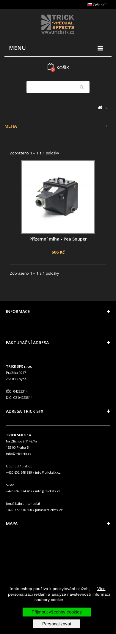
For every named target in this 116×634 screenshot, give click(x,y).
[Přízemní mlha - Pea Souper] (58, 197)
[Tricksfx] (58, 25)
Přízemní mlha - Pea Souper (58, 239)
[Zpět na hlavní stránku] (100, 107)
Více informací (101, 591)
